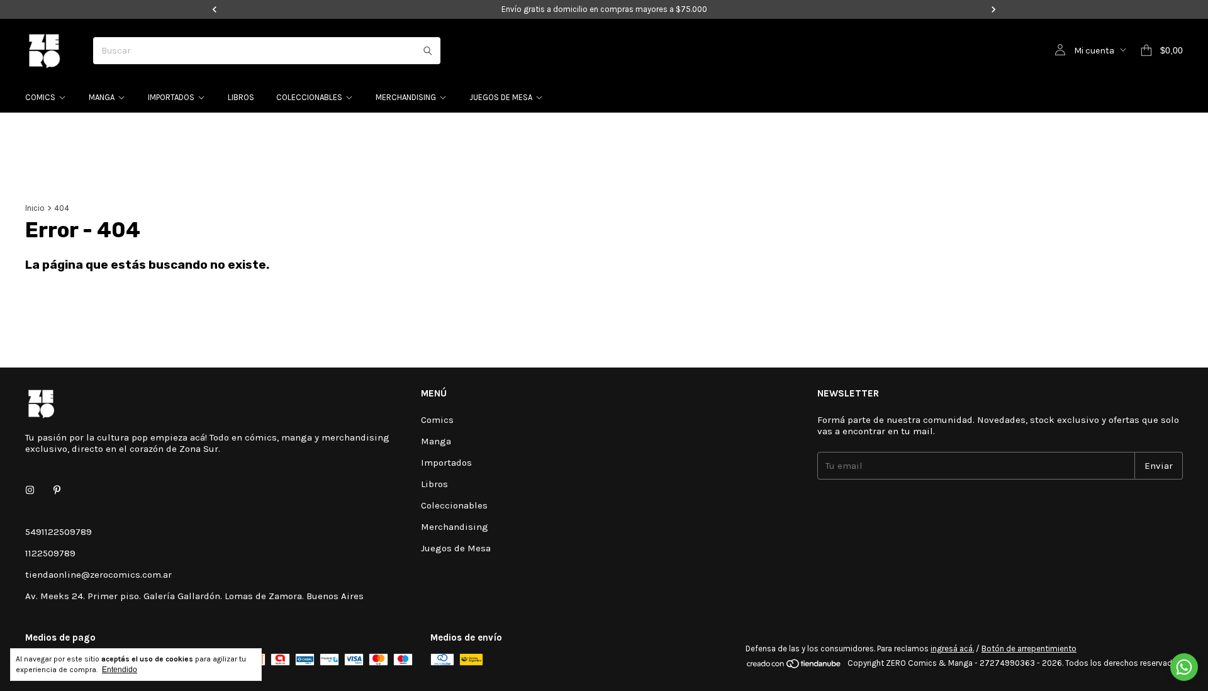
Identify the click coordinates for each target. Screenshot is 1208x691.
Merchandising (406, 97)
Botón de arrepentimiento (1029, 648)
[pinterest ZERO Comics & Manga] (57, 490)
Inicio (35, 208)
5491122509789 (58, 531)
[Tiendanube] (794, 666)
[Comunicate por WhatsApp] (1184, 667)
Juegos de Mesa (500, 97)
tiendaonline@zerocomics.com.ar (98, 574)
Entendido (119, 669)
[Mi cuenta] (1060, 50)
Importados (171, 97)
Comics (40, 97)
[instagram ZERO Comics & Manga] (30, 490)
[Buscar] (427, 50)
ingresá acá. (952, 648)
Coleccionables (309, 97)
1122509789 (50, 553)
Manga (102, 97)
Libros (241, 97)
